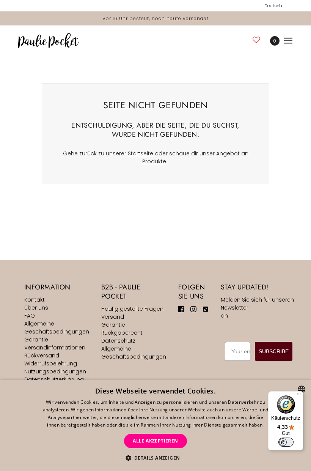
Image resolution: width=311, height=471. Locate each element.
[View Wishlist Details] (256, 39)
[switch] (286, 442)
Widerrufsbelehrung (50, 363)
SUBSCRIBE (274, 351)
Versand (112, 317)
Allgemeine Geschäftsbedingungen (56, 327)
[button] (155, 458)
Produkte (154, 161)
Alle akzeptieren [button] (155, 441)
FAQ (29, 315)
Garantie (36, 339)
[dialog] (155, 425)
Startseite (140, 153)
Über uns (36, 307)
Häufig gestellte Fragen (132, 309)
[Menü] (298, 395)
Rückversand (41, 355)
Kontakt (34, 299)
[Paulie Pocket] (48, 40)
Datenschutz (118, 341)
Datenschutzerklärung (54, 379)
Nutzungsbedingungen (55, 371)
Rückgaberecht (122, 333)
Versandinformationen (54, 347)
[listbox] (301, 389)
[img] (181, 309)
